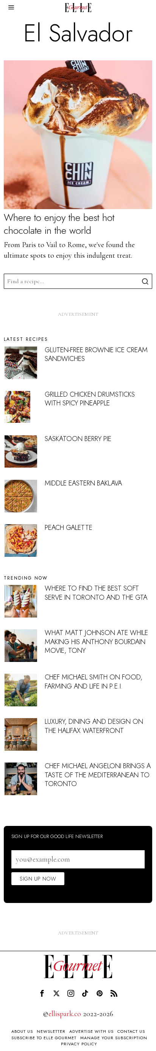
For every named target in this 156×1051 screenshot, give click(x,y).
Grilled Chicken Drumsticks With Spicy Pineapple (90, 398)
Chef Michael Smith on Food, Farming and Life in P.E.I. (93, 681)
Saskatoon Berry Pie (78, 439)
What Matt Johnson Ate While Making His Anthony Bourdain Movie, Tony (96, 641)
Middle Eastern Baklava (83, 483)
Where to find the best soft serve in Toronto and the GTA (96, 592)
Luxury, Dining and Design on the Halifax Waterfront (94, 726)
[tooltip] (42, 993)
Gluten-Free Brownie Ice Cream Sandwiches (96, 354)
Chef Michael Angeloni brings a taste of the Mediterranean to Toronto (98, 775)
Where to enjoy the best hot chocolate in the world (59, 224)
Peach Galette (68, 528)
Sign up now (38, 878)
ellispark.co (64, 1013)
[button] (144, 281)
